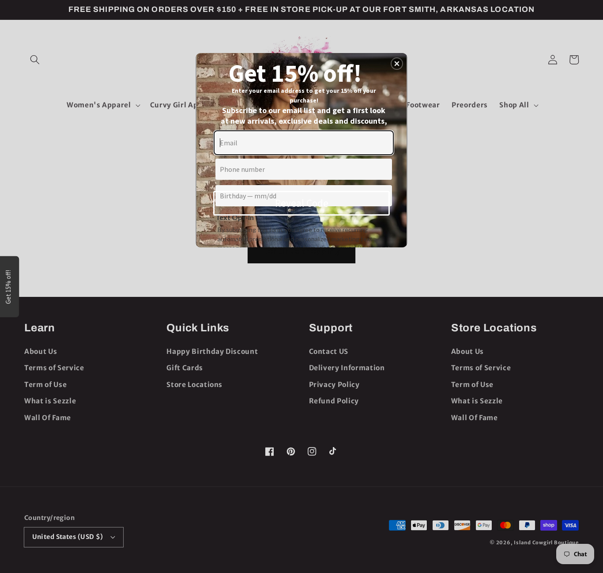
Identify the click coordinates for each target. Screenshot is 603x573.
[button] (397, 63)
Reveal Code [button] (301, 203)
